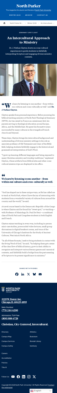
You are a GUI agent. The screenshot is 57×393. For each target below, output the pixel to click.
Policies (4, 363)
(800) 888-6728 (10, 318)
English (37, 391)
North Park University (43, 10)
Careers (4, 353)
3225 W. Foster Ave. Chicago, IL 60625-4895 (14, 301)
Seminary (33, 346)
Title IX (4, 367)
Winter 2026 (15, 15)
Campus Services (8, 341)
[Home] (4, 23)
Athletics (33, 332)
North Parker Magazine (16, 23)
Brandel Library (35, 341)
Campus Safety (7, 346)
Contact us (42, 15)
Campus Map (6, 337)
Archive (28, 15)
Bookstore (33, 337)
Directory (5, 332)
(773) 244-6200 (10, 310)
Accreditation (7, 358)
